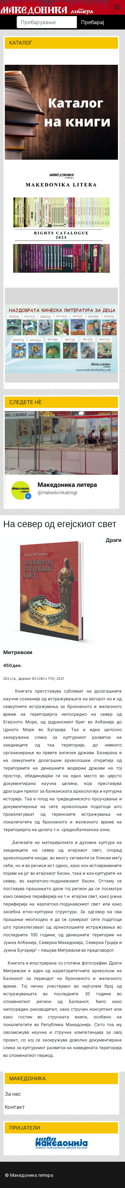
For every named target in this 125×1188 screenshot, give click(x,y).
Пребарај (92, 22)
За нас (13, 1094)
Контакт (15, 1107)
